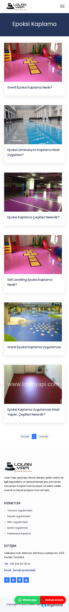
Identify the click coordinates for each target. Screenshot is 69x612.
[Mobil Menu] (62, 6)
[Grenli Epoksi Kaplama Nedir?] (33, 62)
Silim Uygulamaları (17, 522)
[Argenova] (52, 604)
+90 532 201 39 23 (20, 563)
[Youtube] (26, 580)
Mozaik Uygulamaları (18, 516)
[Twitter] (13, 580)
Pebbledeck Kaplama (19, 533)
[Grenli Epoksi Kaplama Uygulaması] (33, 321)
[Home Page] (12, 6)
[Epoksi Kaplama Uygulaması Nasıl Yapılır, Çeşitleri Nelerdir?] (33, 384)
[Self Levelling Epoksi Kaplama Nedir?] (33, 254)
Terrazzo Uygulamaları (19, 510)
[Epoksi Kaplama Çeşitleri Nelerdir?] (33, 192)
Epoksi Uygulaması (17, 527)
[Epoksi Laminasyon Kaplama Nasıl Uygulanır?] (33, 124)
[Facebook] (7, 580)
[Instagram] (19, 580)
